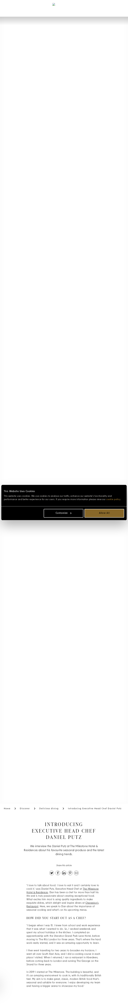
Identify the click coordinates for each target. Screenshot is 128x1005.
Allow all (104, 513)
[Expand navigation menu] (9, 8)
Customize (62, 513)
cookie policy (113, 499)
